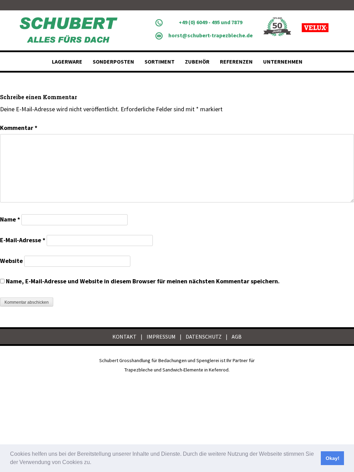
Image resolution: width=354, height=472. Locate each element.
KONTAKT (124, 336)
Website (11, 261)
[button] (94, 463)
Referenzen (236, 61)
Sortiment (160, 61)
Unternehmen (282, 61)
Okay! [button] (332, 458)
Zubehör (197, 61)
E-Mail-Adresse (22, 240)
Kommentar (18, 128)
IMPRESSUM (161, 336)
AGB (237, 336)
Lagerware (67, 61)
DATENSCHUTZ (204, 336)
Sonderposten (113, 61)
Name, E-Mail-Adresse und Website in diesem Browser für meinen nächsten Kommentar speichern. (143, 281)
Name (10, 219)
